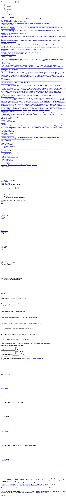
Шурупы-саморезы (6, 63)
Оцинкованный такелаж (7, 111)
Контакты (34, 165)
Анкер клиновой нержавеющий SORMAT (49, 30)
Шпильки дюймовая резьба (8, 42)
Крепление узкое (5, 130)
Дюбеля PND (56, 72)
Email (17, 349)
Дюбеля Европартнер (6, 71)
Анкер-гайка (9, 60)
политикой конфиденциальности (38, 492)
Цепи (10, 115)
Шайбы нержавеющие (41, 27)
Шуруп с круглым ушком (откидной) (31, 110)
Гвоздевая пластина (6, 149)
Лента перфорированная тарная (23, 139)
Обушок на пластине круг (28, 107)
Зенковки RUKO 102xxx (12, 91)
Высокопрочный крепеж (7, 17)
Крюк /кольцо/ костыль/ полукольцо (40, 23)
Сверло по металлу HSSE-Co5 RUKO (50, 94)
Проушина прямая (6, 150)
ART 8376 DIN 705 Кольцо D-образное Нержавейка (38, 98)
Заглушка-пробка (52, 40)
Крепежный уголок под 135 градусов (24, 127)
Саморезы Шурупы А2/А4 (16, 27)
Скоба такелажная (27, 114)
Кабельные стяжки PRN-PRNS (52, 73)
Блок (21, 113)
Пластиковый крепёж (6, 46)
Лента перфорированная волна (24, 137)
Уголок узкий (26, 128)
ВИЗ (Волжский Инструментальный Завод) (13, 81)
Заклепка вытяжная (6, 52)
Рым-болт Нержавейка (19, 108)
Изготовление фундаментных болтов (39, 484)
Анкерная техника (6, 58)
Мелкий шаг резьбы (6, 43)
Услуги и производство (14, 165)
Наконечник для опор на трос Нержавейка (44, 105)
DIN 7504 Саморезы (30, 65)
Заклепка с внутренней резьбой (20, 52)
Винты (15, 23)
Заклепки (3, 50)
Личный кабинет (5, 166)
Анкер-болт (53, 59)
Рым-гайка (19, 114)
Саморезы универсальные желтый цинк (46, 68)
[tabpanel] (33, 48)
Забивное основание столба (8, 121)
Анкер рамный (46, 59)
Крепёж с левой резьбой (7, 31)
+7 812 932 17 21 (5, 183)
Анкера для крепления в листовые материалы (28, 72)
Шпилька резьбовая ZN (23, 23)
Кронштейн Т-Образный (7, 133)
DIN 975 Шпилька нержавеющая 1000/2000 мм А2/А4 (27, 26)
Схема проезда (5, 460)
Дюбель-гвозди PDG (47, 72)
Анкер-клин (16, 60)
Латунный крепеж (6, 34)
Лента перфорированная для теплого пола (45, 137)
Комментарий (19, 353)
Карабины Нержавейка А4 (30, 104)
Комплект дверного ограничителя (10, 75)
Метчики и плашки (6, 79)
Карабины (44, 113)
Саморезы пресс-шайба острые (9, 68)
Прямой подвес (5, 154)
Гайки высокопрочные (20, 18)
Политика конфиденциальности (9, 485)
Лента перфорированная (7, 136)
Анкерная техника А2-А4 (8, 29)
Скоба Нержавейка (44, 108)
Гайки (6, 23)
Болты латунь (4, 36)
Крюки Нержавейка (26, 105)
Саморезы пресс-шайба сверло (26, 68)
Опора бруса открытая (7, 144)
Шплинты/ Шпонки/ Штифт (8, 55)
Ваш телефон (19, 351)
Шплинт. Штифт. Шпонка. (55, 27)
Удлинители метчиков (54, 85)
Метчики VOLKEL (16, 85)
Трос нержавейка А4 (15, 110)
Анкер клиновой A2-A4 (30, 30)
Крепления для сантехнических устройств (40, 76)
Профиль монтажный (6, 153)
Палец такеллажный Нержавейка (45, 107)
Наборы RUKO (57, 91)
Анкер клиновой (5, 62)
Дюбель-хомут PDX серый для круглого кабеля (31, 73)
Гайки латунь (20, 36)
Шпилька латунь (45, 36)
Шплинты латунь (55, 36)
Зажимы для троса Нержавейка (14, 104)
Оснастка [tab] (9, 9)
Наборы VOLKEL (27, 85)
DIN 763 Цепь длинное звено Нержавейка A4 (49, 99)
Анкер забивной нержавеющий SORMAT (12, 30)
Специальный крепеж (7, 160)
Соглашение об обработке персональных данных (32, 485)
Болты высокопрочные (7, 18)
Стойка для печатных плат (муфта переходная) (13, 53)
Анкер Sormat (4, 59)
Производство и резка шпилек (9, 484)
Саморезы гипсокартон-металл (20, 66)
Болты (2, 23)
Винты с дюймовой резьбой (24, 40)
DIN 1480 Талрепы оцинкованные (10, 113)
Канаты (38, 113)
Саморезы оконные (58, 66)
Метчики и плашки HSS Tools (46, 81)
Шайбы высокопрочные (33, 18)
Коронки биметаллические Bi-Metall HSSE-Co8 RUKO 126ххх (36, 91)
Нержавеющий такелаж (7, 97)
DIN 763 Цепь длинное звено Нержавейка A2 (23, 99)
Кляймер (3, 123)
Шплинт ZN (4, 56)
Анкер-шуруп (38, 60)
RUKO (2, 86)
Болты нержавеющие (7, 26)
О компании (4, 165)
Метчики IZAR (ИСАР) (31, 81)
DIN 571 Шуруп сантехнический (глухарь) (12, 65)
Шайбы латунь (36, 36)
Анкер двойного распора (15, 59)
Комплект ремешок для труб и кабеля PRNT (32, 75)
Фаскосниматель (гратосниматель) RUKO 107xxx (30, 95)
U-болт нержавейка (54, 101)
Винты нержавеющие (48, 26)
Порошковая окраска (23, 484)
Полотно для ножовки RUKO (9, 92)
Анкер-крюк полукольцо (27, 60)
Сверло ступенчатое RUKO (8, 95)
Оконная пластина (29, 149)
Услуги (25, 482)
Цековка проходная (49, 95)
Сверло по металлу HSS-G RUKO (30, 94)
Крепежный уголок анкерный (47, 126)
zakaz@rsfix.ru (4, 181)
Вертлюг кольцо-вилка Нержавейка (18, 102)
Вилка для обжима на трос (48, 102)
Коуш (52, 113)
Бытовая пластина (6, 118)
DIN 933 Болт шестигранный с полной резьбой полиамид (17, 47)
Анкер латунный (37, 59)
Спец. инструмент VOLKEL (40, 85)
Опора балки (4, 141)
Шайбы (10, 23)
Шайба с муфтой (5, 163)
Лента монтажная (5, 134)
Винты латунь (12, 36)
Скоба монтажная (5, 156)
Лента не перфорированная (8, 137)
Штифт (15, 56)
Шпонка (10, 56)
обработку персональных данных (35, 358)
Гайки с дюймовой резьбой (39, 40)
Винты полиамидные (57, 47)
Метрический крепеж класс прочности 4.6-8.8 (13, 21)
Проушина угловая (6, 152)
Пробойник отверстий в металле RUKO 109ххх (30, 92)
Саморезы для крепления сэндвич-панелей (41, 66)
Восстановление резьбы (7, 84)
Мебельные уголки (6, 140)
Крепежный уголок (6, 124)
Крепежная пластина (18, 149)
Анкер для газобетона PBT (8, 72)
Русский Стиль (8, 194)
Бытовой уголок (5, 126)
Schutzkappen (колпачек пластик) (42, 47)
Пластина (3, 147)
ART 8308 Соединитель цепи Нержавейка (12, 98)
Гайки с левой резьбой (7, 33)
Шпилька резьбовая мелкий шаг (54, 45)
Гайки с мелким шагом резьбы (26, 45)
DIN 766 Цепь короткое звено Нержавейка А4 (36, 101)
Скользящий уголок (16, 128)
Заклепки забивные (34, 52)
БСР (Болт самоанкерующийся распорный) (53, 60)
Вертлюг (25, 113)
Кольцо (49, 113)
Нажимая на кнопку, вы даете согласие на (23, 358)
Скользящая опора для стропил (9, 157)
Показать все (4, 215)
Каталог (6, 196)
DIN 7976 (38, 65)
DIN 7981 (44, 65)
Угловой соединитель (6, 162)
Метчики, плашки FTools (16, 82)
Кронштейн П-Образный (7, 131)
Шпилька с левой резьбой (20, 33)
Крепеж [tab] (9, 6)
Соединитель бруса (6, 159)
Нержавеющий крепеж (7, 24)
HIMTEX (52, 484)
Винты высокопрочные (46, 18)
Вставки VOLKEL (6, 85)
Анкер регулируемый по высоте (9, 117)
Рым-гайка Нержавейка (32, 108)
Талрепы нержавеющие (56, 108)
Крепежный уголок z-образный (30, 126)
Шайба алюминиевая (29, 27)
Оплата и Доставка (26, 165)
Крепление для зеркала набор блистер (17, 76)
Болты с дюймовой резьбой (8, 40)
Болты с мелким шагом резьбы (9, 45)
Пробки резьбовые (40, 45)
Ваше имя (18, 348)
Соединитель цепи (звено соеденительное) (44, 114)
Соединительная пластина (41, 149)
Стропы (58, 114)
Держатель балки (5, 120)
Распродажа (30, 482)
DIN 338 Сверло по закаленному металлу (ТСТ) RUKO (38, 88)
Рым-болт (13, 114)
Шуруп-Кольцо (46, 110)
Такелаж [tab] (9, 12)
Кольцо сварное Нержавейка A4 (47, 104)
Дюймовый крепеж (6, 39)
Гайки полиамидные (6, 49)
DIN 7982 (49, 65)
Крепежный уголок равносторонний (45, 127)
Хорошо (3, 495)
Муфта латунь (28, 36)
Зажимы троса (32, 113)
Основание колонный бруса (8, 146)
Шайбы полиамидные (18, 49)
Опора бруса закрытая (7, 143)
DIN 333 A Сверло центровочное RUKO (12, 88)
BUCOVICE (26, 82)
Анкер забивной (27, 59)
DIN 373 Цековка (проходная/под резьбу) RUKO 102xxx (37, 89)
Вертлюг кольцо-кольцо (34, 102)
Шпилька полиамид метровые (33, 49)
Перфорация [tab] (10, 14)
